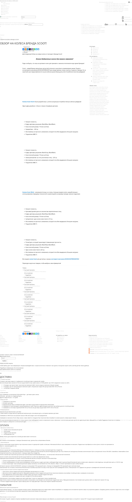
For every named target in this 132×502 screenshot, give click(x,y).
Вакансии (2, 343)
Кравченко (96, 102)
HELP (38, 335)
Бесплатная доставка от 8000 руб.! (9, 0)
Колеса (105, 99)
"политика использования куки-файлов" (10, 371)
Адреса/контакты (4, 344)
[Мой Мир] (28, 49)
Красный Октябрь (104, 102)
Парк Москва (6, 3)
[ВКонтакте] (23, 49)
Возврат (39, 340)
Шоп (108, 114)
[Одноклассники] (25, 49)
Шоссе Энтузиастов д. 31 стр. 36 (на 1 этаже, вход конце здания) (109, 351)
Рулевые (102, 108)
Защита (95, 97)
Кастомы (96, 99)
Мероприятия (100, 104)
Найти (4, 361)
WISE (104, 91)
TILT (102, 91)
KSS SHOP (96, 90)
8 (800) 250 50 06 (109, 2)
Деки (101, 94)
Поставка (103, 105)
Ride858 (101, 90)
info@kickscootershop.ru (95, 347)
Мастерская (93, 104)
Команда (92, 101)
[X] (30, 49)
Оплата (39, 337)
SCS (96, 91)
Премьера (97, 107)
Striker (99, 91)
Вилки (91, 94)
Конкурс (103, 101)
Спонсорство (3, 341)
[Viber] (32, 49)
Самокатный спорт (99, 110)
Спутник (105, 111)
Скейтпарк (92, 111)
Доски (104, 94)
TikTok (60, 341)
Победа (91, 105)
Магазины (102, 2)
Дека (98, 94)
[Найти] (22, 18)
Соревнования (99, 111)
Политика (39, 343)
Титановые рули (100, 113)
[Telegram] (38, 49)
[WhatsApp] (34, 49)
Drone (106, 87)
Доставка (92, 96)
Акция (91, 93)
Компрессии (97, 101)
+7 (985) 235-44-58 (116, 5)
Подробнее (28, 275)
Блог (20, 337)
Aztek (100, 87)
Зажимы (97, 96)
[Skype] (36, 49)
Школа (101, 114)
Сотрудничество (4, 346)
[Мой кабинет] (105, 24)
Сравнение (92, 113)
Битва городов (97, 93)
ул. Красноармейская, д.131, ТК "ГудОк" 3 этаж (104, 353)
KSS (1, 335)
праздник (92, 107)
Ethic (91, 88)
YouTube (61, 340)
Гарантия (39, 341)
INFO (20, 335)
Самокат (92, 110)
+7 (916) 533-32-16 (114, 11)
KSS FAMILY (102, 88)
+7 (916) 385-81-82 (114, 7)
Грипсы (95, 94)
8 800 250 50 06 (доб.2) (126, 420)
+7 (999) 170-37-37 (116, 10)
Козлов (101, 99)
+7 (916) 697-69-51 (116, 8)
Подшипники (97, 105)
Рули (106, 108)
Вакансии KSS (104, 93)
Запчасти (101, 96)
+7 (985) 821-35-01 (115, 3)
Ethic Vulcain (95, 88)
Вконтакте (61, 337)
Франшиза (3, 340)
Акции (107, 91)
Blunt (103, 87)
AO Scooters (93, 87)
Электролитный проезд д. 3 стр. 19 (101, 349)
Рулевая (97, 108)
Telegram (61, 338)
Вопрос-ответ (22, 340)
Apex (97, 87)
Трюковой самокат (94, 114)
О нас (1, 337)
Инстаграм (101, 97)
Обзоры (106, 104)
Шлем (104, 114)
